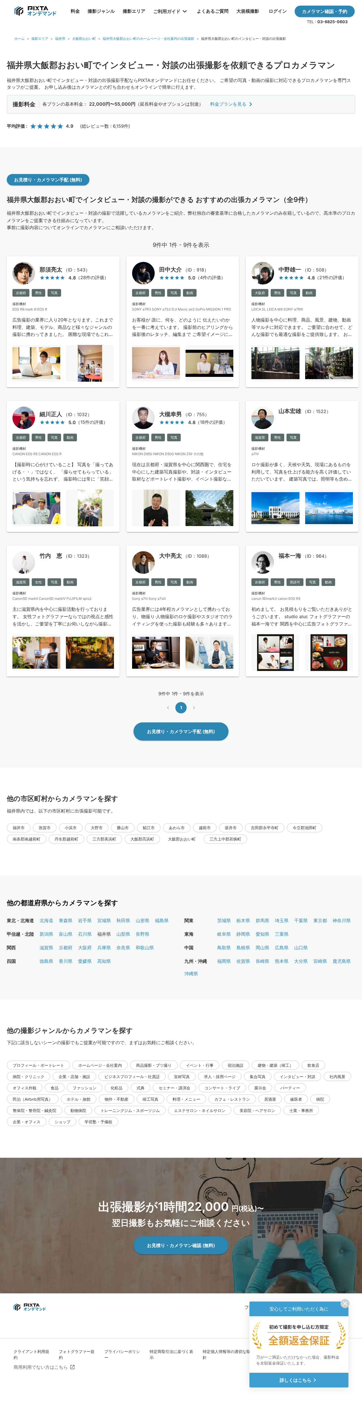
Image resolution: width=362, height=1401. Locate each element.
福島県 (162, 920)
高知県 (104, 961)
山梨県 (123, 934)
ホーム (19, 38)
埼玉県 (281, 920)
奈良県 (123, 947)
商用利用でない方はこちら (41, 1367)
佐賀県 (243, 961)
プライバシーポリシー (122, 1354)
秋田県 (123, 920)
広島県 (281, 947)
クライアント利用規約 (31, 1354)
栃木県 (243, 920)
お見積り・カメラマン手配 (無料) (48, 180)
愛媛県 (85, 961)
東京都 (320, 920)
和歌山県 (145, 947)
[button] (19, 827)
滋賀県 (46, 947)
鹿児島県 (342, 961)
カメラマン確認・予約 (324, 11)
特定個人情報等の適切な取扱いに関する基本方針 (244, 1354)
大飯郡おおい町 (84, 38)
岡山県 (262, 947)
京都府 (65, 947)
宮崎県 (320, 961)
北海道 (46, 920)
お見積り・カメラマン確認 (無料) (181, 1245)
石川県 (85, 934)
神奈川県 (342, 920)
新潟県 (46, 934)
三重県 (281, 934)
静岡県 (243, 934)
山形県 (142, 920)
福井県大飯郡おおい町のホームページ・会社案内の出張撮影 (148, 38)
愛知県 (262, 934)
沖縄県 (191, 973)
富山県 (65, 934)
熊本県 (281, 961)
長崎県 (262, 961)
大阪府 (85, 947)
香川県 (65, 961)
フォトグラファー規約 (76, 1354)
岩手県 (85, 920)
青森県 (65, 920)
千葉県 (301, 920)
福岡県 (224, 961)
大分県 (301, 961)
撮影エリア (39, 38)
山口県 (301, 947)
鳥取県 (224, 947)
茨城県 (224, 920)
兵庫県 (104, 947)
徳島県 (46, 961)
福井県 (60, 38)
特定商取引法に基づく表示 (171, 1354)
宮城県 (104, 920)
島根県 (243, 947)
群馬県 (262, 920)
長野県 (142, 934)
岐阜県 (224, 934)
